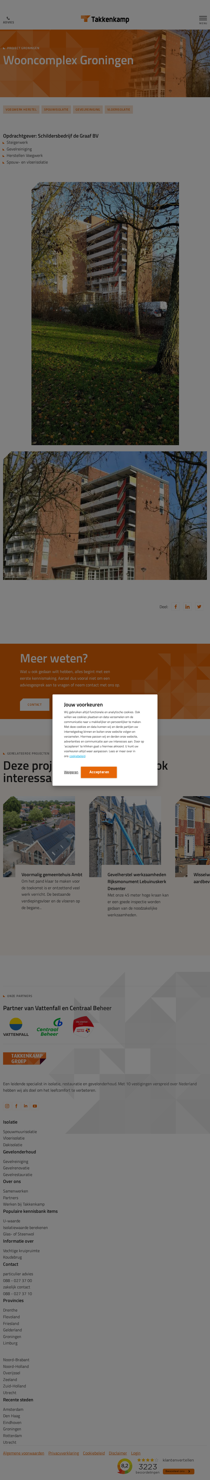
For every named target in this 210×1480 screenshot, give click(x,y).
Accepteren (99, 772)
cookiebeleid (77, 756)
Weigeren (71, 772)
